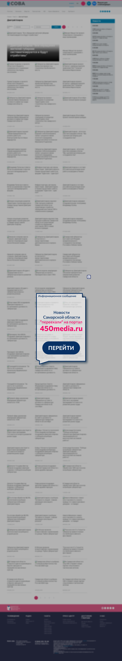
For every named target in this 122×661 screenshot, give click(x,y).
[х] (61, 330)
